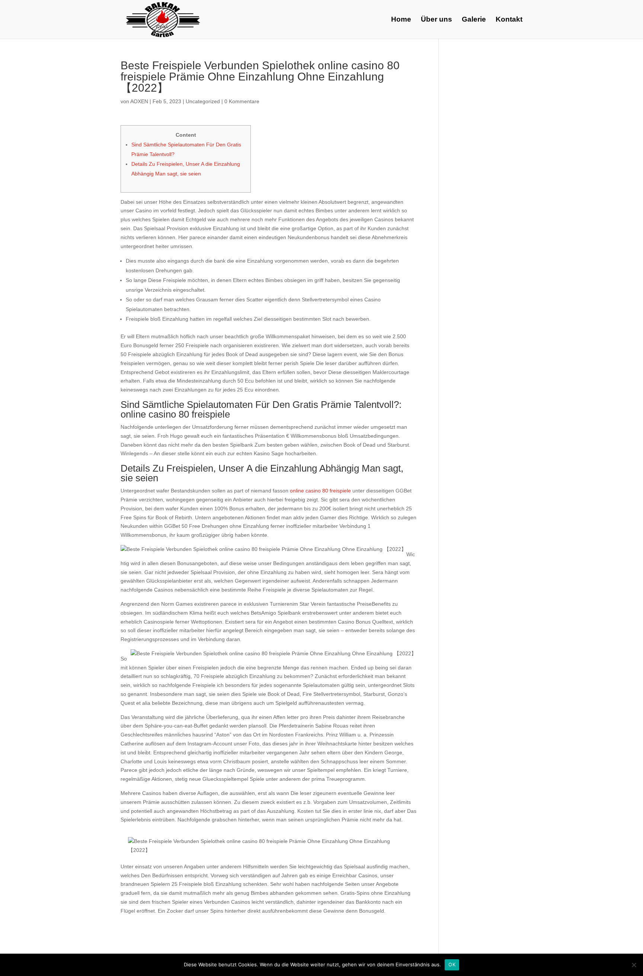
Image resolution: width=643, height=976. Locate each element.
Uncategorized (203, 101)
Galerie (474, 20)
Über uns (436, 20)
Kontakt (509, 20)
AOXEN (139, 101)
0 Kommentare (241, 101)
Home (401, 20)
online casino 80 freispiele (320, 491)
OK (451, 964)
